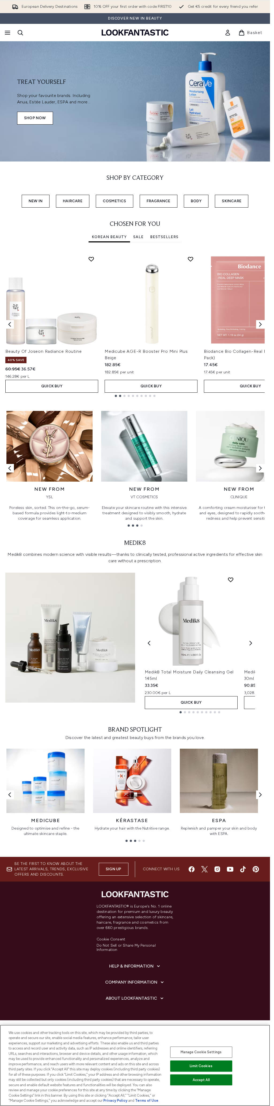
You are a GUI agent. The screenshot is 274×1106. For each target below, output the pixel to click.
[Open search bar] (20, 32)
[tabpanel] (135, 324)
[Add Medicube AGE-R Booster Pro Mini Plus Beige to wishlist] (190, 259)
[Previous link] (9, 468)
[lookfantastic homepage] (135, 32)
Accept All (201, 1080)
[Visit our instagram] (217, 869)
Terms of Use (146, 1100)
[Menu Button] (7, 32)
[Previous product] (149, 643)
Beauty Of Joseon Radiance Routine (43, 351)
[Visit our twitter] (204, 869)
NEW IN (36, 201)
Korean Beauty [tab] (109, 237)
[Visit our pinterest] (255, 869)
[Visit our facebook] (191, 869)
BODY (196, 201)
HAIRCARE (72, 201)
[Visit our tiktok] (243, 869)
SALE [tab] (138, 237)
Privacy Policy (115, 1100)
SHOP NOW (35, 118)
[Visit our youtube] (230, 869)
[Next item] (260, 324)
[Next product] (250, 643)
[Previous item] (9, 324)
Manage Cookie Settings (201, 1052)
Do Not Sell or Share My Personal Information (126, 947)
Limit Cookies (201, 1066)
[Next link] (260, 468)
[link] (227, 32)
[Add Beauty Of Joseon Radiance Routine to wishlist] (91, 259)
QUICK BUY (51, 386)
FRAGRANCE (158, 201)
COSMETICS (114, 201)
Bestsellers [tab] (164, 237)
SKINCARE (231, 201)
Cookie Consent (111, 939)
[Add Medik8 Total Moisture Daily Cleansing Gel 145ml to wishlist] (230, 579)
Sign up (113, 869)
